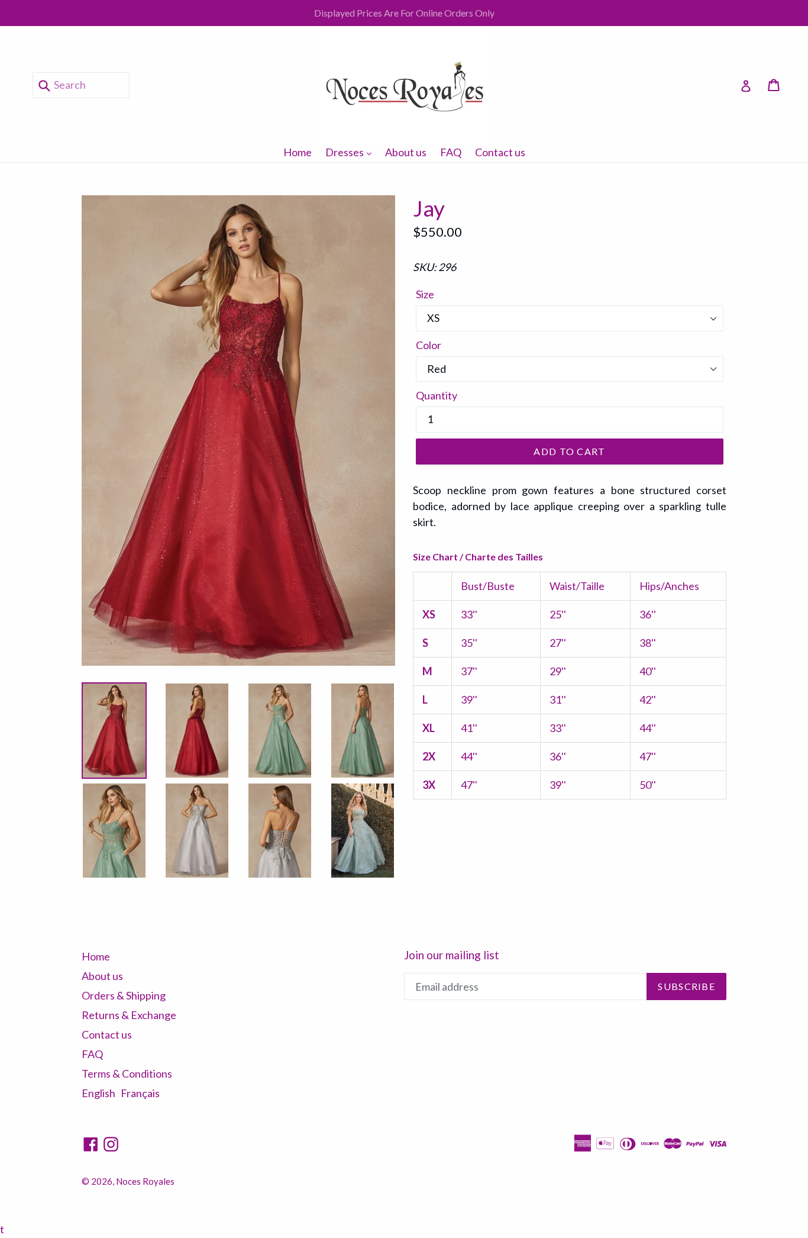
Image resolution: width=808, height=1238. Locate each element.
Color (428, 345)
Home (297, 152)
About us (405, 152)
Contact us (500, 152)
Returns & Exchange (129, 1014)
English (98, 1093)
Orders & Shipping (124, 995)
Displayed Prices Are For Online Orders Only (404, 12)
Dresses (351, 152)
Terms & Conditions (127, 1073)
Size (425, 294)
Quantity (436, 395)
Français (140, 1093)
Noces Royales (145, 1181)
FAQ (450, 152)
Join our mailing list (451, 955)
